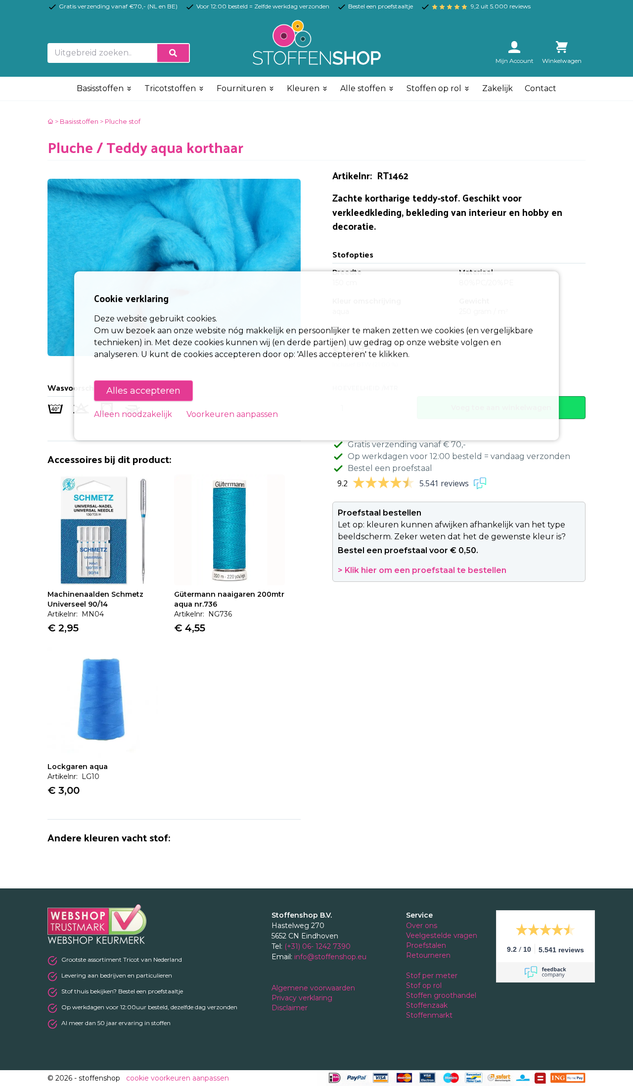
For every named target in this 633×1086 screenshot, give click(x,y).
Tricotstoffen (171, 88)
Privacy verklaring (302, 997)
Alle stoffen (364, 88)
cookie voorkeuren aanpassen (177, 1078)
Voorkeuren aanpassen (232, 414)
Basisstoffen (101, 88)
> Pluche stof (120, 121)
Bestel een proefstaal (390, 468)
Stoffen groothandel (442, 995)
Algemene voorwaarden (314, 987)
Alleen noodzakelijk (133, 414)
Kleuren (304, 88)
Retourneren (428, 955)
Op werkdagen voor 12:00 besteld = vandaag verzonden (459, 456)
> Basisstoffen (76, 121)
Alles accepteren (143, 390)
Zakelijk (497, 88)
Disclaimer (290, 1007)
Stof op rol (425, 985)
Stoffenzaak (428, 1005)
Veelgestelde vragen (441, 935)
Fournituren (242, 88)
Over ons (421, 925)
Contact (540, 88)
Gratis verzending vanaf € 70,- (407, 444)
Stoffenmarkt (429, 1015)
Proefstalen (426, 945)
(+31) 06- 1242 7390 (317, 946)
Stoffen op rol (435, 88)
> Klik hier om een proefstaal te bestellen (422, 570)
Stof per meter (432, 975)
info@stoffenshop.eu (330, 956)
